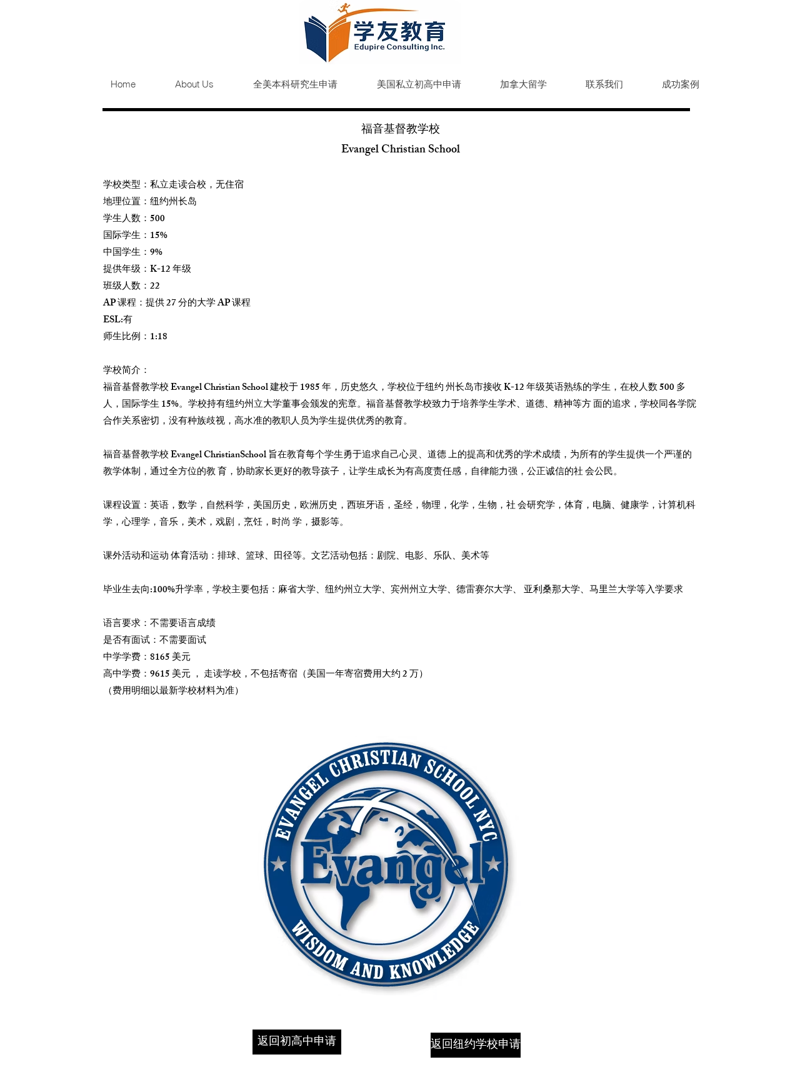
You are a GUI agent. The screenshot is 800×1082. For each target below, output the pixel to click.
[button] (285, 84)
